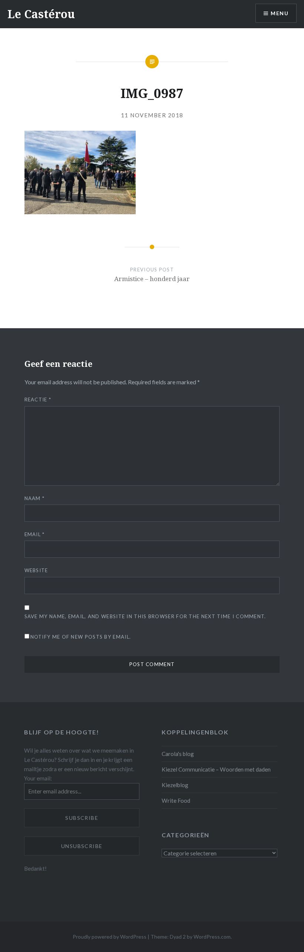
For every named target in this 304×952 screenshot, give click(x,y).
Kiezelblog (175, 785)
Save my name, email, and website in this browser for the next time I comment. (145, 616)
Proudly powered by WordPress (109, 936)
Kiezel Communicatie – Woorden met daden (216, 769)
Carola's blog (178, 753)
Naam (34, 498)
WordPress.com (212, 936)
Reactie (38, 399)
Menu (279, 13)
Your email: (38, 778)
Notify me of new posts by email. (80, 637)
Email (34, 534)
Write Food (176, 800)
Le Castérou (41, 14)
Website (36, 570)
